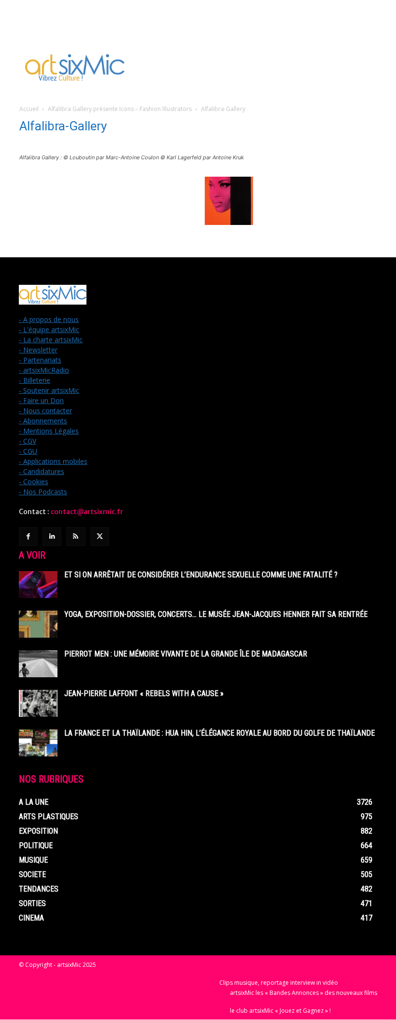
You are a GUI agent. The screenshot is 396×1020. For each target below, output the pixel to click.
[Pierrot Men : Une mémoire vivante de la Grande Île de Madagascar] (38, 663)
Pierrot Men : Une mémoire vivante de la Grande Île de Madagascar (185, 653)
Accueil (29, 109)
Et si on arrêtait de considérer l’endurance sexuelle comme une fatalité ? (201, 574)
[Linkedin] (51, 536)
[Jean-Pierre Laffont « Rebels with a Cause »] (38, 703)
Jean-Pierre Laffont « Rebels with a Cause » (144, 693)
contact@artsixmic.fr (87, 511)
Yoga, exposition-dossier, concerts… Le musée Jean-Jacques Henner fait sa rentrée (216, 614)
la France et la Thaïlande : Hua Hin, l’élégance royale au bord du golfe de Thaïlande (219, 733)
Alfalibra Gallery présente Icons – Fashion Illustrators (120, 109)
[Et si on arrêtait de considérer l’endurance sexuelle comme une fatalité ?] (38, 584)
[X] (99, 536)
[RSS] (75, 536)
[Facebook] (28, 536)
